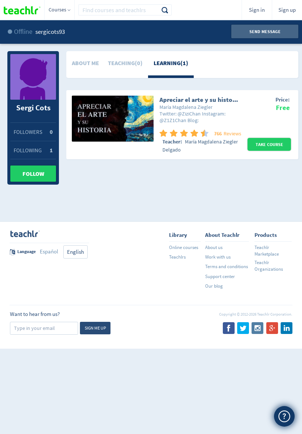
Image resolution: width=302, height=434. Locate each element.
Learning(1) (171, 63)
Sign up (287, 9)
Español (49, 251)
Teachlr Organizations (268, 265)
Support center (220, 276)
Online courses (183, 247)
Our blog (214, 286)
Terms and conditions (226, 266)
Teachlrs (177, 257)
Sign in (257, 9)
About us (213, 247)
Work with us (218, 257)
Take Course (269, 144)
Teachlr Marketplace (266, 250)
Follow (33, 173)
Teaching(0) (125, 63)
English (75, 251)
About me (85, 63)
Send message (265, 31)
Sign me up (95, 328)
